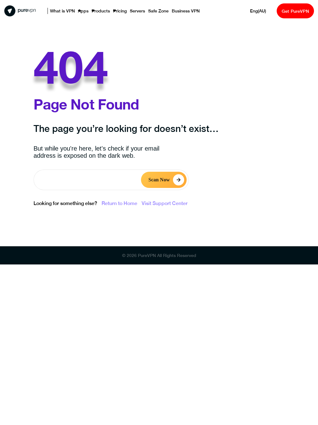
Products (94, 11)
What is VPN (60, 11)
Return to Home (119, 203)
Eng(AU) (254, 11)
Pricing (111, 11)
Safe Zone (145, 11)
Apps (78, 11)
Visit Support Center (165, 203)
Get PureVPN (292, 11)
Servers (126, 11)
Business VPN (169, 11)
